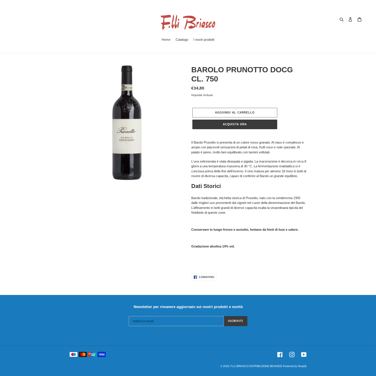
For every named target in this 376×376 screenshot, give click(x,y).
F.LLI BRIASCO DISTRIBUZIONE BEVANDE (256, 366)
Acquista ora (235, 124)
